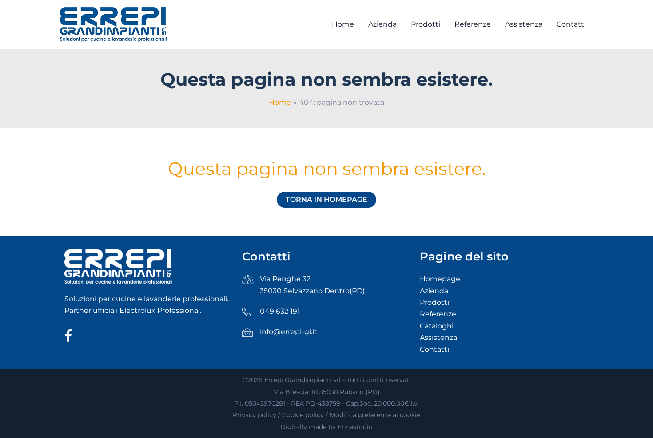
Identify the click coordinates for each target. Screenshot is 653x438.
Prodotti (434, 302)
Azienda (434, 291)
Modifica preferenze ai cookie (375, 415)
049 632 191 (280, 311)
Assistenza (438, 337)
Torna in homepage (326, 199)
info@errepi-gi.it (288, 332)
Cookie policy (303, 415)
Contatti (434, 349)
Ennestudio (355, 427)
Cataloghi (437, 326)
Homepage (440, 279)
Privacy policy (254, 415)
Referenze (438, 314)
